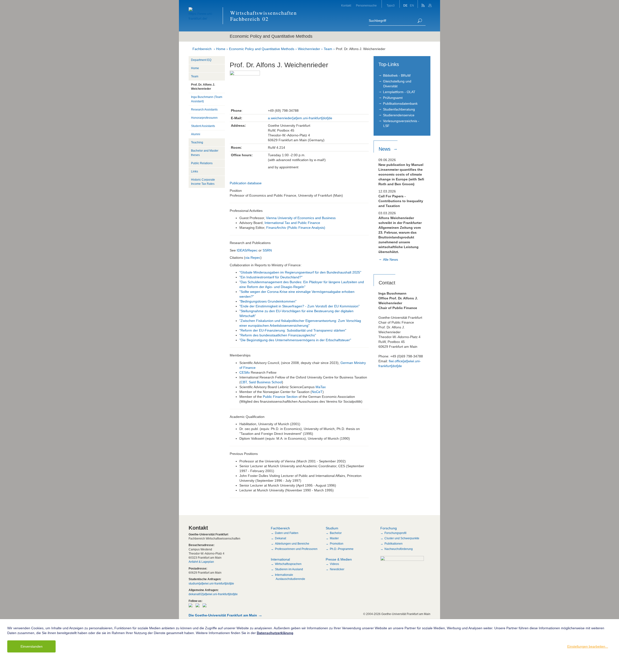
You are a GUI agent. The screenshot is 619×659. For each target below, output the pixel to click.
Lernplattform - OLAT (399, 92)
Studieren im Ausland (289, 569)
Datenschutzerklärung (275, 633)
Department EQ (201, 60)
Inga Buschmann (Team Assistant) (206, 99)
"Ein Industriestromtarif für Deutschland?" (270, 277)
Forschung (388, 528)
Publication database (246, 183)
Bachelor (336, 533)
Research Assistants (204, 109)
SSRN (267, 250)
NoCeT (317, 392)
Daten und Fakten (286, 533)
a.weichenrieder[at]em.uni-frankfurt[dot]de (300, 118)
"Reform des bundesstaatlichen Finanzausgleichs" (277, 335)
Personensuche (366, 5)
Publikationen (393, 543)
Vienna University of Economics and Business (300, 218)
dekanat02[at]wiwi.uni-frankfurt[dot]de (213, 594)
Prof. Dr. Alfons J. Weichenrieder (360, 49)
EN (412, 5)
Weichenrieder (309, 49)
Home (220, 49)
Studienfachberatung (399, 109)
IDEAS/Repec (247, 250)
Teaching (197, 142)
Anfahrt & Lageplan (201, 561)
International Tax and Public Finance (292, 223)
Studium (332, 528)
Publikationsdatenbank (400, 103)
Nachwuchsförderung (398, 549)
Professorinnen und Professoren (296, 549)
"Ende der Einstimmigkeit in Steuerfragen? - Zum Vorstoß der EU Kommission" (299, 306)
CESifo (244, 372)
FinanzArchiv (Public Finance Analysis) (295, 228)
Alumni (195, 134)
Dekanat (280, 538)
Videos (334, 564)
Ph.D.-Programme (342, 549)
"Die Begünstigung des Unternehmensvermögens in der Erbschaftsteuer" (295, 340)
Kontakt (346, 5)
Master (334, 538)
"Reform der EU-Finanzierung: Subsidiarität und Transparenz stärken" (292, 330)
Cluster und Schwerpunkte (401, 538)
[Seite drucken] (430, 4)
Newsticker (337, 569)
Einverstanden (32, 646)
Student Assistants (203, 126)
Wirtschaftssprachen (288, 564)
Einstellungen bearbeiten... (587, 646)
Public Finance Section (280, 397)
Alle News (390, 259)
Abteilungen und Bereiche (292, 543)
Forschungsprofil (395, 533)
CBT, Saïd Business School (261, 382)
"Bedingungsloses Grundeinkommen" (267, 301)
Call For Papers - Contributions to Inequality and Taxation (400, 201)
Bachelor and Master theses (204, 152)
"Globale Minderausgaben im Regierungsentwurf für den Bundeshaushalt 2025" (300, 272)
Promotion (336, 543)
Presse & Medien (339, 559)
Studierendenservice (398, 115)
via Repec (252, 257)
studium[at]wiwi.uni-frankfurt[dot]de (211, 583)
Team (328, 49)
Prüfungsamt (393, 98)
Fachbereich (202, 49)
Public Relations (202, 163)
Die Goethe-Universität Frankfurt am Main (223, 615)
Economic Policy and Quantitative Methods (261, 49)
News (385, 149)
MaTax (321, 387)
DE (405, 5)
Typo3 (391, 5)
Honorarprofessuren (204, 117)
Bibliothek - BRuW (397, 75)
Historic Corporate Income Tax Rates (203, 181)
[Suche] (420, 20)
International (280, 559)
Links (194, 171)
